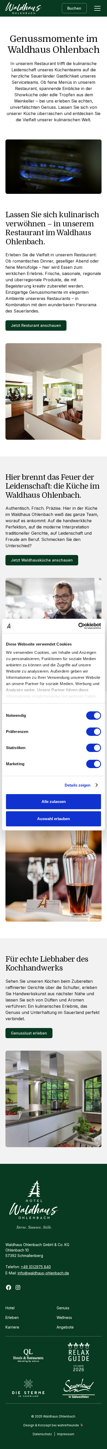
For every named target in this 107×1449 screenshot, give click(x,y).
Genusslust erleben (29, 1033)
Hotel (10, 1308)
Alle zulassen (54, 801)
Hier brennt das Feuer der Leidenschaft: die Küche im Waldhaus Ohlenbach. (52, 486)
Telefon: (28, 1267)
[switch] (93, 731)
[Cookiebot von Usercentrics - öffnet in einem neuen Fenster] (78, 626)
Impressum (65, 1434)
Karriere (12, 1327)
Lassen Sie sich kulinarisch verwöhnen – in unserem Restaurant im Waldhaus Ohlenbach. (52, 228)
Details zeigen (77, 785)
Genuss (63, 1308)
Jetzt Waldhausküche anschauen (42, 560)
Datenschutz (42, 1434)
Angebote (65, 1327)
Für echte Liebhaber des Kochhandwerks (46, 964)
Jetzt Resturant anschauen (36, 325)
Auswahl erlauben (53, 818)
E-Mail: (37, 1273)
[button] (96, 8)
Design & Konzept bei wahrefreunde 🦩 (53, 1425)
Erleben (12, 1317)
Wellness (64, 1317)
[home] (23, 8)
